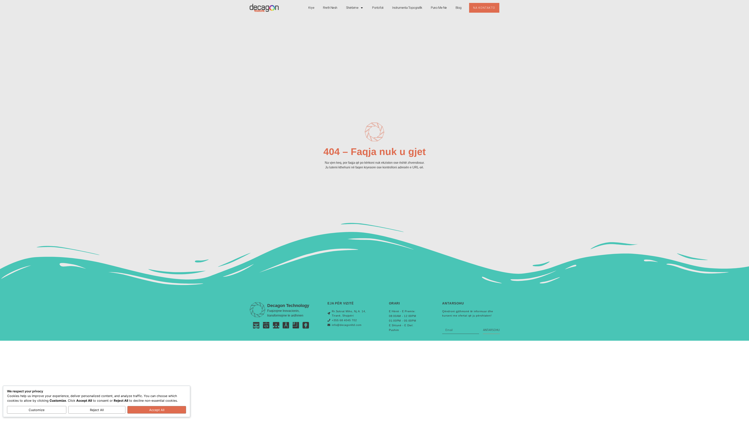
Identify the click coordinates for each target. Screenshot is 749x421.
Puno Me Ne (439, 8)
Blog (458, 8)
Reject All (97, 410)
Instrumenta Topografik (407, 8)
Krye (311, 8)
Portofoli (377, 8)
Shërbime (352, 8)
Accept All (156, 410)
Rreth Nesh (330, 8)
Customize (36, 410)
